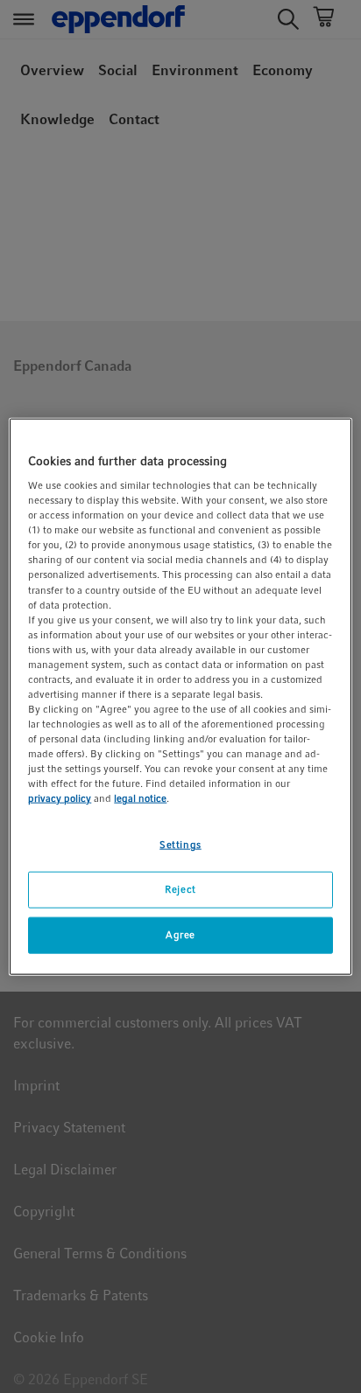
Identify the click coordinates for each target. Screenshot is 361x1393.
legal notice (140, 798)
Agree (180, 935)
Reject (180, 889)
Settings (180, 845)
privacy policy (59, 798)
